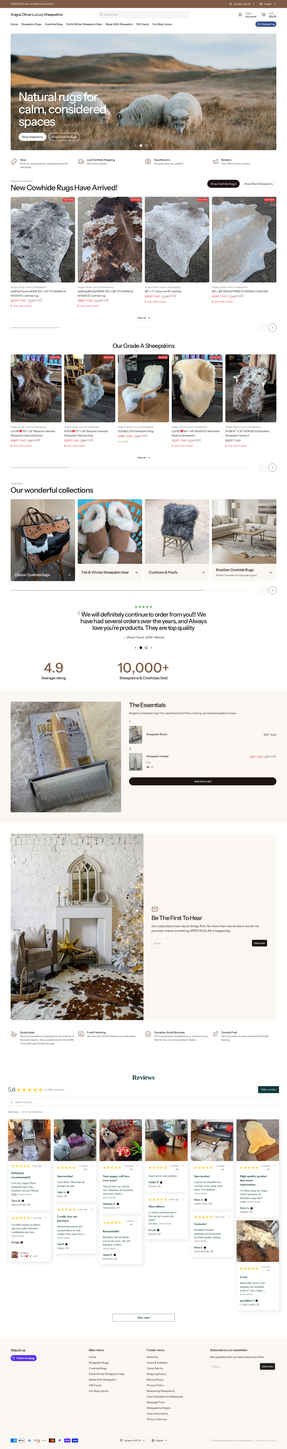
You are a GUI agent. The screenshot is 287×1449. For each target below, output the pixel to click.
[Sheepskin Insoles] (135, 762)
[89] (177, 239)
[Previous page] (135, 145)
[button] (67, 1090)
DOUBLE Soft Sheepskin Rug (135, 431)
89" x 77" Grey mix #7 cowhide (163, 291)
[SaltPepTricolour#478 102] (43, 239)
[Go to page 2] (146, 145)
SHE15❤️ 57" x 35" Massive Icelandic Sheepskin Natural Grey (86, 433)
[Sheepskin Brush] (135, 735)
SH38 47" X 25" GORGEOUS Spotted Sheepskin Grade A (247, 433)
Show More (25, 1194)
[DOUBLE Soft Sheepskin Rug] (143, 388)
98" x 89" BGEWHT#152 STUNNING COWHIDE (240, 291)
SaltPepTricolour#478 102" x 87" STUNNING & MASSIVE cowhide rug (38, 293)
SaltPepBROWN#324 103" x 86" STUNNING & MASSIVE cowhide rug (105, 293)
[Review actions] (46, 1165)
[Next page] (151, 145)
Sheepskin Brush (156, 734)
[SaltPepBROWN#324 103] (110, 239)
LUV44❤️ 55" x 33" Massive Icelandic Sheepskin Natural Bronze (33, 433)
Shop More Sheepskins (258, 183)
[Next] (272, 328)
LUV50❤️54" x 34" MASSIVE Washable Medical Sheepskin (196, 433)
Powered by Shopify (265, 1440)
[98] (244, 239)
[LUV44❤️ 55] (36, 388)
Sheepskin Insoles (157, 756)
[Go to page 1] (141, 145)
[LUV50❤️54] (197, 388)
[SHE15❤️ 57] (89, 388)
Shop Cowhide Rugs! (223, 183)
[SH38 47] (250, 388)
